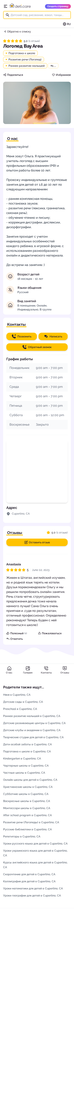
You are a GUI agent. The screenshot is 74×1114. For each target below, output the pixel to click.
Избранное (63, 74)
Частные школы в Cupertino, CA (24, 772)
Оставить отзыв (39, 542)
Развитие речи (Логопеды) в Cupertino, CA (31, 822)
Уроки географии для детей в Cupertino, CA (32, 895)
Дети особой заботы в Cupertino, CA (27, 744)
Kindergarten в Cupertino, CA (22, 758)
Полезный (18, 633)
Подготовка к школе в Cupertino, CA (27, 751)
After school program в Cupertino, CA (27, 815)
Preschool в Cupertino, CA (20, 708)
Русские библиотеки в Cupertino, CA (27, 829)
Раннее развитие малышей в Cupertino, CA (31, 716)
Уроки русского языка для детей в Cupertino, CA (35, 843)
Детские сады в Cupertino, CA (23, 701)
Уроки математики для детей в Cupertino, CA (33, 888)
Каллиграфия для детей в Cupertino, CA (29, 881)
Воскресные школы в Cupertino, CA (26, 801)
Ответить (16, 638)
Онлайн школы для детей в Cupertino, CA (30, 779)
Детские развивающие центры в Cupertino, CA (34, 723)
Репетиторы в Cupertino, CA (21, 836)
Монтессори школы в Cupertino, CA (26, 808)
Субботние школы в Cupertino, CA (25, 793)
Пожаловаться (52, 633)
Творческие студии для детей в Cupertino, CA (33, 737)
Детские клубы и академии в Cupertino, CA (31, 730)
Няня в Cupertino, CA (16, 694)
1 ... (53, 65)
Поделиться (15, 74)
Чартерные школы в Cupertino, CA (26, 765)
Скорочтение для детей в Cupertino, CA (29, 874)
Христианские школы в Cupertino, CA (27, 786)
